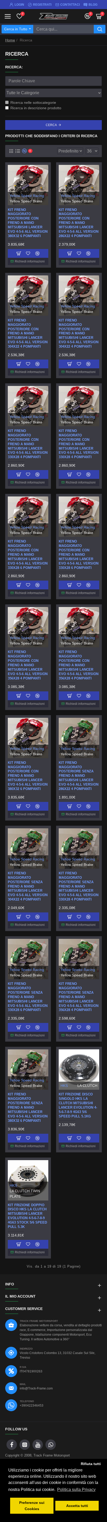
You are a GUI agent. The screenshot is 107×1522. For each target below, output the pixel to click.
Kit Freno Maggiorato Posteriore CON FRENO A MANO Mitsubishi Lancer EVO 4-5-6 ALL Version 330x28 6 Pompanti (78, 554)
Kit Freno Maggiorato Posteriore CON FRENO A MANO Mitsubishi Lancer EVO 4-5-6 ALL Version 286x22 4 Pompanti (78, 223)
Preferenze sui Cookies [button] (31, 1506)
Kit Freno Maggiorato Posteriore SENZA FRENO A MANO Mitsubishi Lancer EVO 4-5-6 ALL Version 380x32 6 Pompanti (28, 1107)
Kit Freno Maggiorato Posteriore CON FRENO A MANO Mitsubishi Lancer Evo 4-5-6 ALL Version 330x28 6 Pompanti (28, 554)
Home (10, 40)
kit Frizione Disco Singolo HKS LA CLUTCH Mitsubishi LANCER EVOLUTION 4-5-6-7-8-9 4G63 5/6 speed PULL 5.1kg (78, 1105)
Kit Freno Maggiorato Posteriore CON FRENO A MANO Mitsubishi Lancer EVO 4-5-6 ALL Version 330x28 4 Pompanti (78, 444)
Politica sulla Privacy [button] (76, 1489)
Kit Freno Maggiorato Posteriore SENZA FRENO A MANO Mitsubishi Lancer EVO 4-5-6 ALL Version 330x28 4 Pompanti (78, 886)
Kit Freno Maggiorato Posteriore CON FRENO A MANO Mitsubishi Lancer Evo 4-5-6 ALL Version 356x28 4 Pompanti (28, 665)
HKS (64, 1086)
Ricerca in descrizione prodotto (35, 108)
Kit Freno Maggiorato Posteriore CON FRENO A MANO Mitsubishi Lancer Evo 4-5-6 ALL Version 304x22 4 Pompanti (28, 333)
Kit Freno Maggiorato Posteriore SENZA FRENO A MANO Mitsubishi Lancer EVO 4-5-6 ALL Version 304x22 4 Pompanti (28, 886)
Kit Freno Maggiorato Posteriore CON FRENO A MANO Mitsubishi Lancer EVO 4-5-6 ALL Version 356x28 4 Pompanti (78, 665)
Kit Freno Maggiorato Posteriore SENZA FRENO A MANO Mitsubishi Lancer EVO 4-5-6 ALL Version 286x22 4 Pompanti (78, 776)
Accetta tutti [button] (77, 1506)
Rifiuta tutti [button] (91, 1464)
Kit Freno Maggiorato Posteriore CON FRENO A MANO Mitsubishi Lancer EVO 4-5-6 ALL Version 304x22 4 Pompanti (78, 333)
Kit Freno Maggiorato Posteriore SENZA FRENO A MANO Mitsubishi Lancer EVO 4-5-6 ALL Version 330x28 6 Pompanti (28, 997)
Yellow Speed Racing (27, 196)
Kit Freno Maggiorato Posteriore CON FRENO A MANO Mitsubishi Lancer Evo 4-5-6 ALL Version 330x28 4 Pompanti (28, 444)
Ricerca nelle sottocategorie (33, 102)
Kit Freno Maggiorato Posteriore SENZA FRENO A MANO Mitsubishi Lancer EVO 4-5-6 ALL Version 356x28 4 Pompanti (78, 997)
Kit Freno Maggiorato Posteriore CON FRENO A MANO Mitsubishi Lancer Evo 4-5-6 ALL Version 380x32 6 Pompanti (28, 223)
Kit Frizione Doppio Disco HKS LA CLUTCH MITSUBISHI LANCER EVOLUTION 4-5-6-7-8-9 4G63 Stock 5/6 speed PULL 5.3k (27, 1216)
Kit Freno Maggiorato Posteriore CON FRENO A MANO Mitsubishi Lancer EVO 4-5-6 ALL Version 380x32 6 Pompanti (28, 776)
